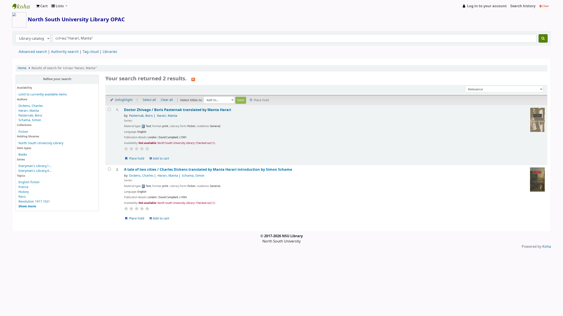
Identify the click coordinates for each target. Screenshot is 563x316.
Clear (545, 6)
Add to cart (160, 158)
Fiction (23, 131)
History (23, 192)
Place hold (136, 158)
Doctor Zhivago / (177, 110)
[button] (41, 6)
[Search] (543, 38)
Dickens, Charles (30, 106)
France (23, 187)
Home (22, 68)
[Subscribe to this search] (193, 79)
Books (22, 154)
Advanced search (33, 51)
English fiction (29, 182)
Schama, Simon (29, 120)
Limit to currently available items (42, 94)
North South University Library (23, 6)
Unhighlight (123, 100)
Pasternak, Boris (30, 115)
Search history (523, 6)
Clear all (167, 100)
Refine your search (57, 79)
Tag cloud (91, 51)
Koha (546, 246)
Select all (149, 100)
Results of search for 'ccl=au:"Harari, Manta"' (64, 68)
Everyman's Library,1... (34, 166)
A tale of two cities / (208, 169)
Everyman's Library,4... (34, 171)
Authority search (65, 51)
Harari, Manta (28, 110)
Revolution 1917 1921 (34, 201)
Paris (22, 196)
